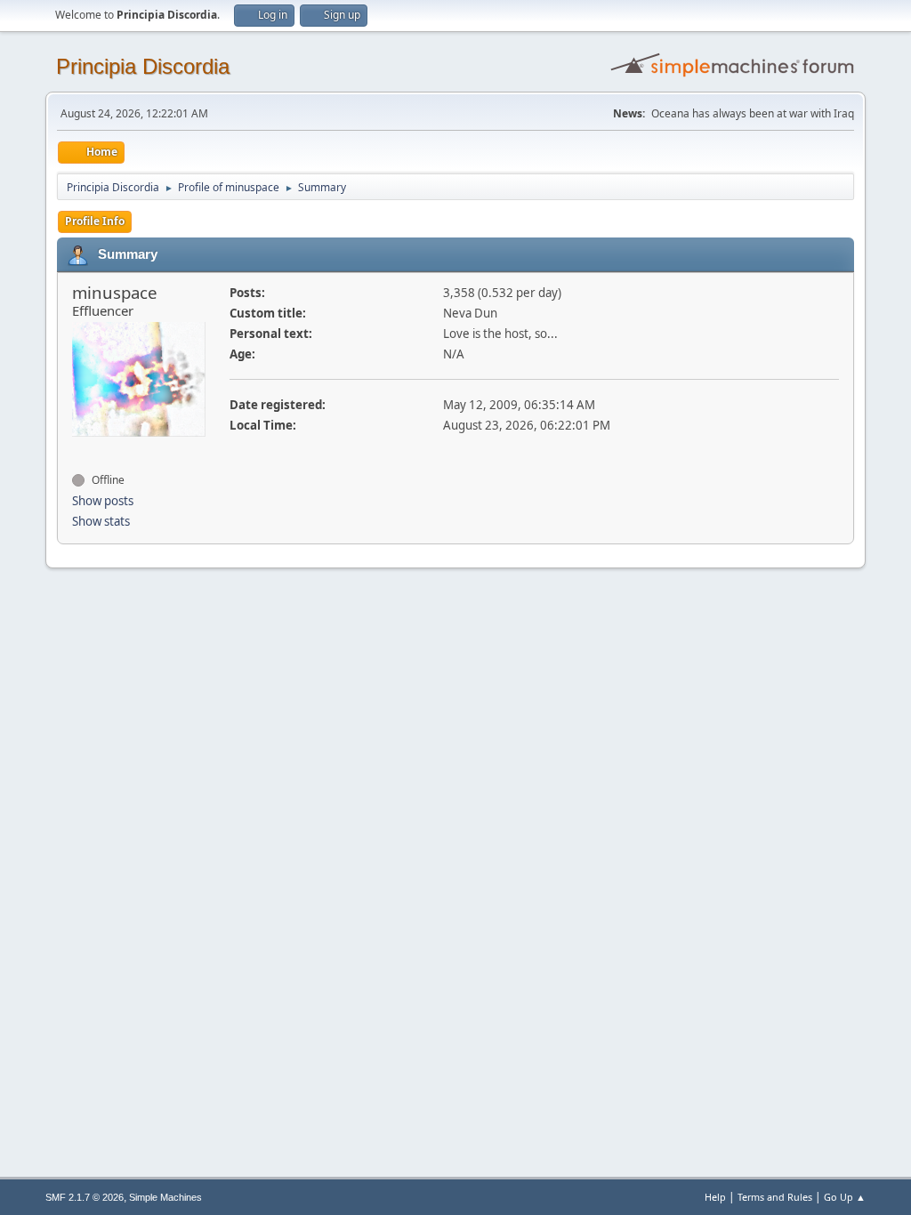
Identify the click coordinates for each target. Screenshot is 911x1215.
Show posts (102, 501)
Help (715, 1196)
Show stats (101, 521)
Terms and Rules (775, 1196)
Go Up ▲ (845, 1196)
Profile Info (95, 221)
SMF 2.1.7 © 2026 (84, 1197)
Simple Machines (165, 1197)
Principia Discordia (143, 66)
